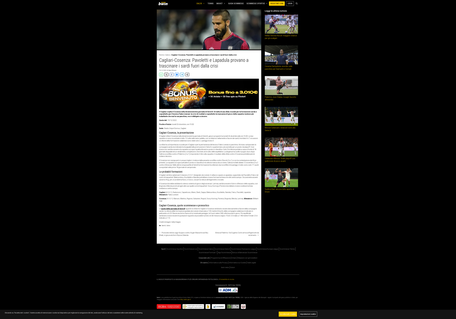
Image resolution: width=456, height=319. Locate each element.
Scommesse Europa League (267, 249)
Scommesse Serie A (222, 249)
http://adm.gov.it (185, 299)
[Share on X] (166, 74)
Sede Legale (251, 263)
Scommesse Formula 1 (208, 253)
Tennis (211, 3)
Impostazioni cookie (308, 314)
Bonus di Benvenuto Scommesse (244, 253)
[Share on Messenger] (177, 74)
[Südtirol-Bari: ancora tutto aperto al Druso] (281, 187)
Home (161, 55)
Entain (234, 258)
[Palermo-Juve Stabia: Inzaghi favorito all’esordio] (281, 94)
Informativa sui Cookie (237, 263)
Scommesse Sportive (256, 3)
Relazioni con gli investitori (247, 258)
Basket (219, 3)
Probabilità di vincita (226, 279)
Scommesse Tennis (287, 249)
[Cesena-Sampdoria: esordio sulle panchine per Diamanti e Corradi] (281, 64)
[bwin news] (164, 3)
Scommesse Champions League (243, 249)
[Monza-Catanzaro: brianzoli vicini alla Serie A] (281, 125)
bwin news (225, 267)
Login (290, 3)
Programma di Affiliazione (220, 258)
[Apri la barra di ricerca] (296, 3)
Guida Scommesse (236, 3)
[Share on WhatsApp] (161, 74)
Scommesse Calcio (206, 249)
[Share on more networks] (187, 74)
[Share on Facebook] (172, 74)
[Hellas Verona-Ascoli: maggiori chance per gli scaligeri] (281, 33)
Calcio (199, 3)
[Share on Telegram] (182, 74)
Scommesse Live (190, 249)
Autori (232, 267)
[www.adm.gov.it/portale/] (228, 292)
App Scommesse (224, 253)
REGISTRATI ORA (276, 3)
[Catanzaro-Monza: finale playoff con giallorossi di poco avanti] (281, 156)
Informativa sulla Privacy (218, 263)
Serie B (164, 225)
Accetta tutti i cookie (288, 314)
